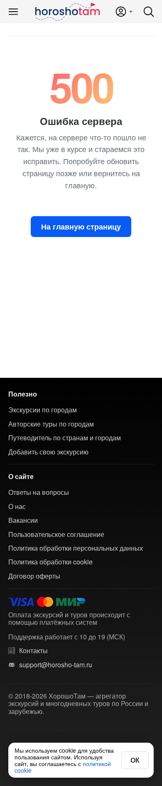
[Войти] (123, 11)
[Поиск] (148, 11)
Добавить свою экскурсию (48, 452)
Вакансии (23, 520)
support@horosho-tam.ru (55, 665)
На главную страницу (81, 226)
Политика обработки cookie (50, 562)
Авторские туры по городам (51, 424)
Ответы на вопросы (38, 492)
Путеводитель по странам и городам (64, 438)
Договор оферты (34, 576)
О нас (17, 506)
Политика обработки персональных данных (75, 548)
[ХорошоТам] (67, 11)
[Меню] (13, 11)
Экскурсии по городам (42, 410)
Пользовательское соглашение (56, 534)
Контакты (33, 650)
